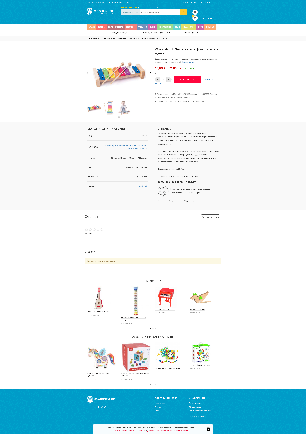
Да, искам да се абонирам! (179, 232)
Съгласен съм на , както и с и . (179, 223)
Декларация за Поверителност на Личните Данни (167, 430)
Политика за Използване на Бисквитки (182, 223)
